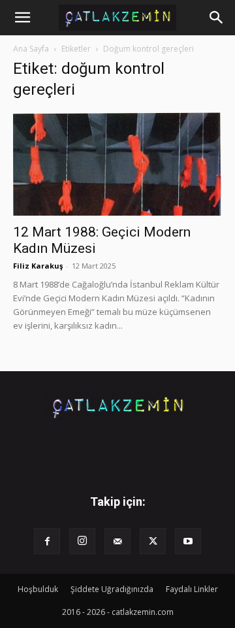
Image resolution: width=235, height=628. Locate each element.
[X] (153, 541)
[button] (22, 17)
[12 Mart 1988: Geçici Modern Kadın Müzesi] (117, 164)
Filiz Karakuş (38, 266)
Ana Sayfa (31, 48)
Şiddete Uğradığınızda (111, 589)
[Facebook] (47, 541)
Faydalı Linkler (192, 589)
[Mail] (117, 541)
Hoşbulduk (38, 589)
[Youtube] (188, 541)
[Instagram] (82, 541)
